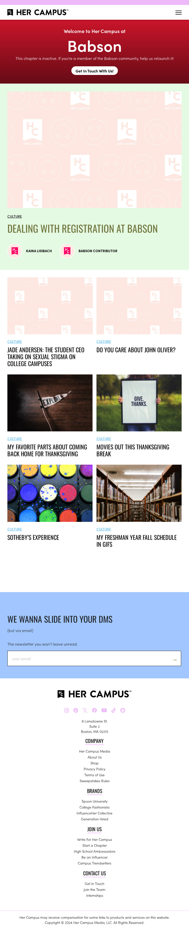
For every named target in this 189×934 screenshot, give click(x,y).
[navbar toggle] (178, 12)
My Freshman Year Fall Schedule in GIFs (136, 540)
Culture (14, 216)
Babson (94, 45)
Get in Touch (94, 883)
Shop (95, 762)
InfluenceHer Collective (94, 813)
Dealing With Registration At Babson (82, 228)
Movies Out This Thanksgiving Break (132, 450)
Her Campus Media (94, 751)
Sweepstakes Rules (95, 780)
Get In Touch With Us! (95, 70)
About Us (95, 757)
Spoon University (95, 801)
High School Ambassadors (94, 851)
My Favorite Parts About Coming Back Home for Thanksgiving (47, 450)
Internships (94, 895)
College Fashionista (94, 807)
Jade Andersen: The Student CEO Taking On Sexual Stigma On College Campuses (45, 356)
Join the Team (94, 889)
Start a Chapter (94, 845)
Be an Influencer (94, 857)
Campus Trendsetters (94, 863)
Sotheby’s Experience (33, 537)
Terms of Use (94, 774)
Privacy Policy (94, 768)
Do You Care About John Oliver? (136, 349)
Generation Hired (94, 818)
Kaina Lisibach (39, 250)
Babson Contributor (98, 250)
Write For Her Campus (94, 839)
